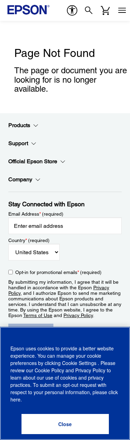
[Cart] (105, 10)
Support (18, 143)
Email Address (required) (35, 214)
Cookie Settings (80, 362)
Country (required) (29, 240)
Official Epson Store (32, 161)
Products (19, 125)
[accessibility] (72, 10)
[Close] (65, 424)
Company (20, 179)
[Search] (88, 10)
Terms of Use (37, 315)
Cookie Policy (49, 370)
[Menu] (122, 10)
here (15, 399)
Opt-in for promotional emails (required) (58, 272)
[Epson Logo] (28, 10)
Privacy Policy (78, 315)
